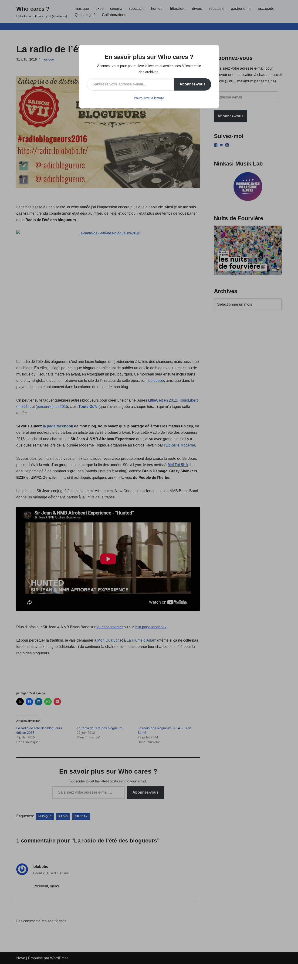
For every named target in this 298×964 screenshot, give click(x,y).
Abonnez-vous (192, 84)
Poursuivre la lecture (149, 98)
